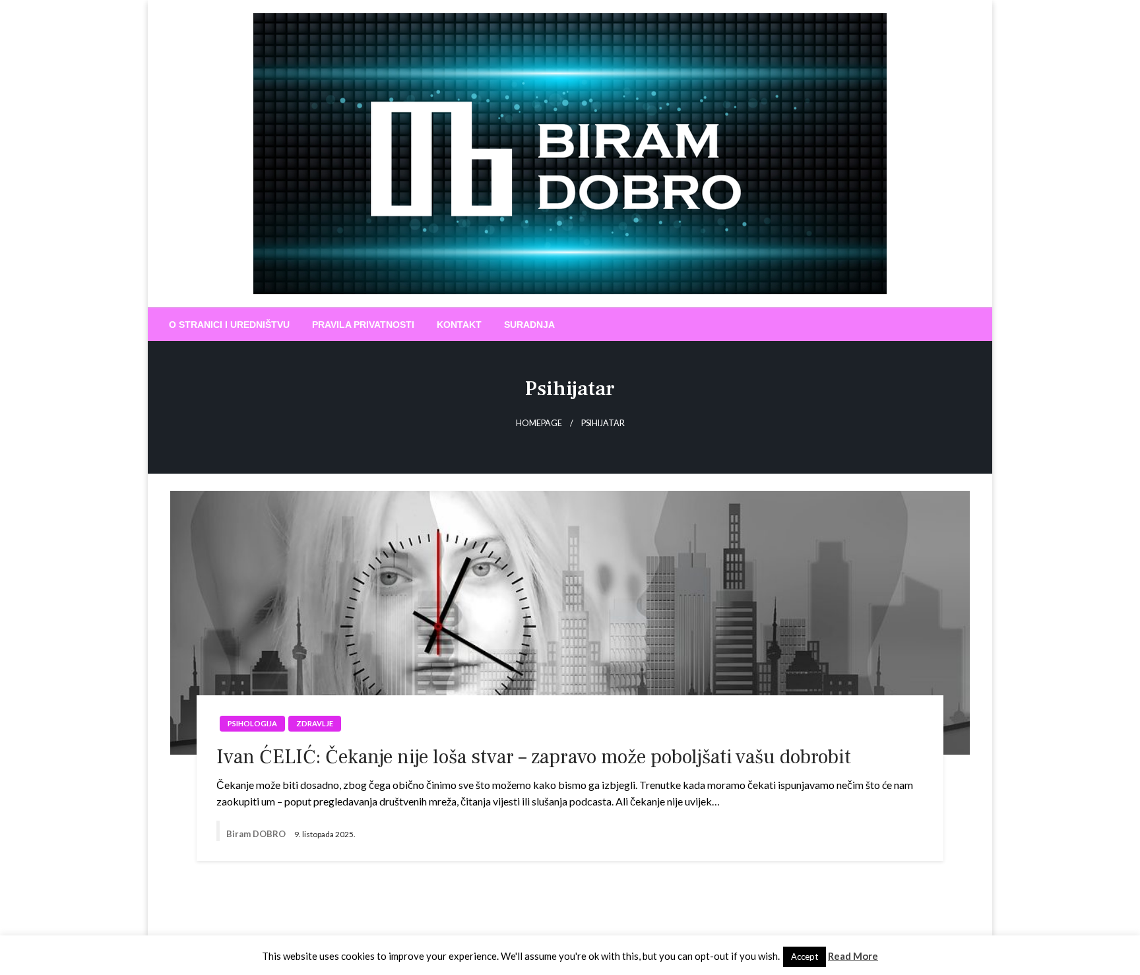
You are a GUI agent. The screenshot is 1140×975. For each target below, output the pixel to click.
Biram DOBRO (257, 834)
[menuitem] (229, 324)
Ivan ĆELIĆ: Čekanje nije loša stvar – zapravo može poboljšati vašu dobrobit (533, 757)
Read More (853, 956)
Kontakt (459, 324)
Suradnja (529, 324)
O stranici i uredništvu (229, 324)
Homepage (539, 423)
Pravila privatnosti (363, 324)
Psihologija (252, 723)
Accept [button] (804, 956)
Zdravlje (314, 723)
